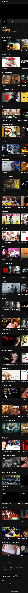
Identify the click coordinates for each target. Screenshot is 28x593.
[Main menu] (25, 2)
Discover (11, 562)
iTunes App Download (6, 576)
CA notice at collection (16, 567)
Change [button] (9, 583)
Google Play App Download (17, 576)
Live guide (4, 562)
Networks (10, 565)
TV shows (4, 565)
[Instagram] (3, 580)
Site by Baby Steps (22, 588)
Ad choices (5, 569)
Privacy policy (5, 567)
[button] (14, 31)
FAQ (10, 569)
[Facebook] (6, 580)
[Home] (6, 1)
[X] (10, 580)
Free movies (18, 562)
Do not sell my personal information (11, 572)
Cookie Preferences (14, 591)
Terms (16, 565)
